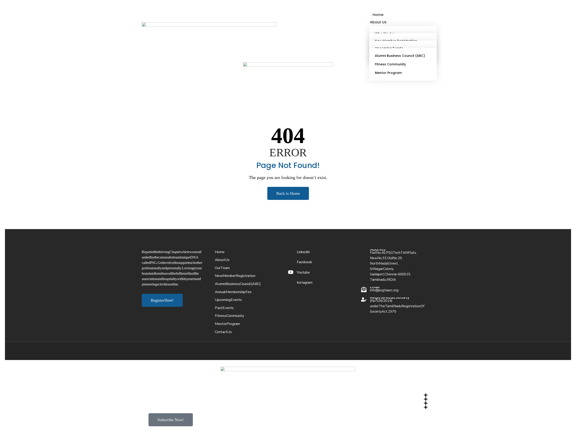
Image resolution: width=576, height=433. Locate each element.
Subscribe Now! (171, 420)
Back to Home (288, 193)
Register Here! (162, 300)
